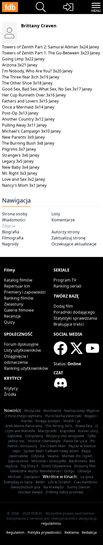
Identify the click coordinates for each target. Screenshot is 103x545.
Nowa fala (84, 425)
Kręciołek (67, 430)
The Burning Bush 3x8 (22, 143)
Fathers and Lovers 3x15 (25, 101)
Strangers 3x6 (15, 155)
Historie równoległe (44, 440)
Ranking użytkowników (26, 368)
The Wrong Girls (58, 425)
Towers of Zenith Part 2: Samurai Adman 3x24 (45, 47)
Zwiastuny (13, 304)
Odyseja (37, 455)
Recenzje (12, 316)
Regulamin (15, 532)
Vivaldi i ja (71, 420)
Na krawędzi (53, 487)
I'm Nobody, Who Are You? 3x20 (32, 71)
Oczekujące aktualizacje (74, 244)
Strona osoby (14, 214)
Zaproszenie (18, 461)
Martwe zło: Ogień (77, 455)
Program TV (65, 280)
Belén (40, 482)
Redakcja (89, 532)
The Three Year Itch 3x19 (25, 77)
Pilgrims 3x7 (13, 149)
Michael (14, 476)
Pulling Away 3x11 (19, 125)
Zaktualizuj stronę (69, 238)
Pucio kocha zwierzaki (63, 415)
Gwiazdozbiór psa (25, 487)
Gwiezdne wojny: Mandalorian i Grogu (42, 471)
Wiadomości (13, 220)
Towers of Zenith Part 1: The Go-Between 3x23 (45, 53)
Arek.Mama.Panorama (23, 425)
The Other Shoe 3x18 (22, 83)
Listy (56, 214)
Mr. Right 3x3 (14, 173)
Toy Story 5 (29, 466)
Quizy (9, 322)
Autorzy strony (66, 232)
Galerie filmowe (19, 310)
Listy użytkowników (22, 350)
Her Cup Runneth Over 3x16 (28, 95)
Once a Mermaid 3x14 (22, 107)
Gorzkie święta (30, 492)
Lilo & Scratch (59, 482)
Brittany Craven (38, 26)
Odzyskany (34, 435)
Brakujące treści (69, 324)
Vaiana (53, 455)
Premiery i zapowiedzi (25, 292)
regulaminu (51, 523)
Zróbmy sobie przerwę (64, 492)
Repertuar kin (17, 286)
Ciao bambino (85, 482)
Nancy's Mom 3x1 (19, 185)
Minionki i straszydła (49, 461)
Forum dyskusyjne (21, 344)
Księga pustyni (48, 420)
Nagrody (10, 244)
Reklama (71, 532)
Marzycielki (47, 430)
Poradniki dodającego (74, 312)
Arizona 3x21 (14, 65)
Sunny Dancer (78, 487)
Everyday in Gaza (18, 482)
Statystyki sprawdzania (75, 318)
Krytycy (11, 388)
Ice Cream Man (53, 445)
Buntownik (52, 410)
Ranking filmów (19, 298)
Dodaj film (63, 306)
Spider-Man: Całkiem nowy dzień (51, 450)
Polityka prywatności (45, 532)
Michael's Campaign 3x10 (26, 131)
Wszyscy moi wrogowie (65, 435)
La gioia (87, 476)
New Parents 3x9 (18, 137)
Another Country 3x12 (23, 119)
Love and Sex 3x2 (18, 179)
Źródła (10, 394)
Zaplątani (32, 476)
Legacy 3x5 (12, 161)
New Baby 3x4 (15, 167)
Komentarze (63, 220)
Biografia (10, 232)
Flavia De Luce (75, 440)
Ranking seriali (67, 286)
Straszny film (85, 466)
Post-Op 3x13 (14, 113)
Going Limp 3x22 (18, 59)
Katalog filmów (18, 280)
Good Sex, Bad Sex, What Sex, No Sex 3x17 (41, 89)
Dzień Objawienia (56, 466)
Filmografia (13, 238)
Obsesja (84, 471)
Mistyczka (32, 410)
